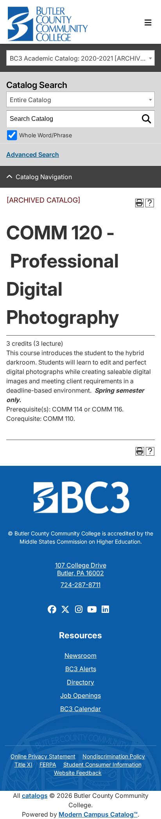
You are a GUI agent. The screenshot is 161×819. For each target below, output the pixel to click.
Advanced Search (32, 154)
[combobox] (80, 58)
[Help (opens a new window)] (149, 203)
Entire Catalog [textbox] (30, 100)
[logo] (48, 22)
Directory (80, 682)
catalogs (35, 795)
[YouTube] (92, 609)
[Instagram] (78, 609)
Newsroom (80, 655)
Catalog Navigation (44, 177)
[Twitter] (65, 609)
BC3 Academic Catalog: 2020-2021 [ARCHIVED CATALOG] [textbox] (82, 58)
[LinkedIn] (105, 609)
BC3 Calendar (80, 709)
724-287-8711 (80, 585)
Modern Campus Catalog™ (98, 814)
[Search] (146, 119)
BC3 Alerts (80, 669)
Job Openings (80, 695)
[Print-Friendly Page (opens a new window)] (139, 203)
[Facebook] (52, 609)
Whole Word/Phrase (45, 135)
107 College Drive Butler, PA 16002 (80, 569)
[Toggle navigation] (148, 22)
